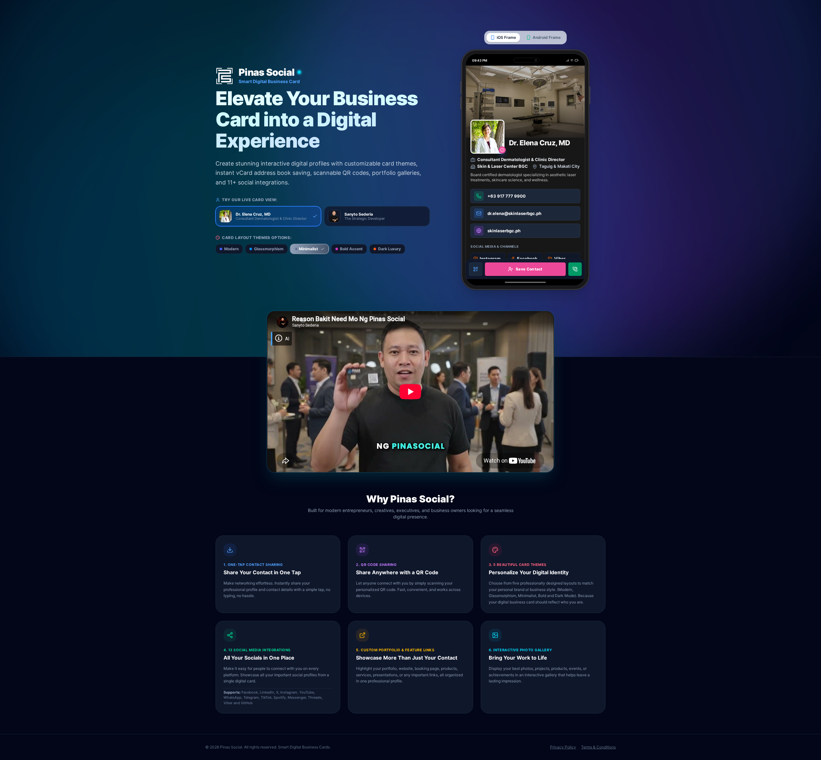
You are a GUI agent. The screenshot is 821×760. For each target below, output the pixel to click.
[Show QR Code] (475, 269)
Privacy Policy (563, 747)
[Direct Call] (575, 269)
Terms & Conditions (598, 747)
